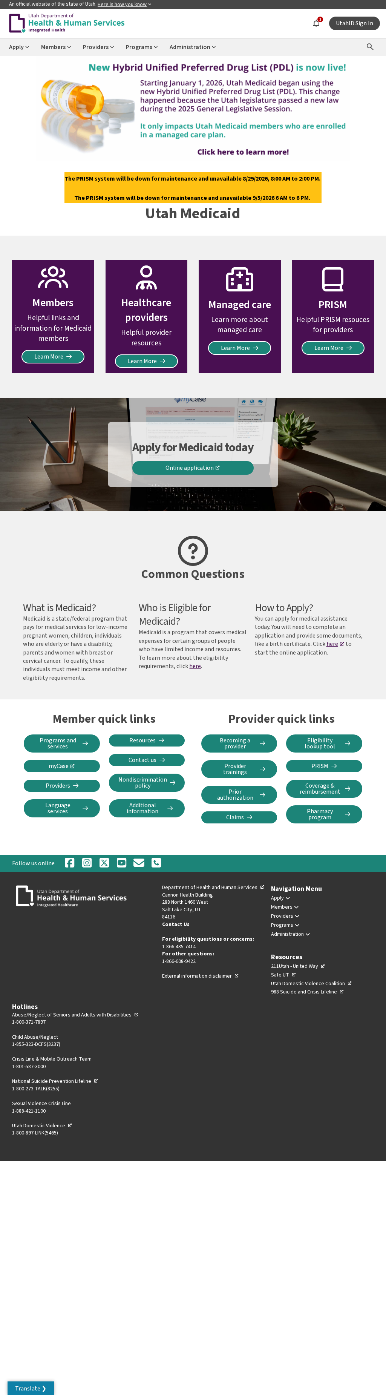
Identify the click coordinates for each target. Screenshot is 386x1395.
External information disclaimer (200, 976)
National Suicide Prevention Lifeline (55, 1081)
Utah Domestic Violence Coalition (311, 983)
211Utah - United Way (298, 966)
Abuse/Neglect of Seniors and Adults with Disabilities (75, 1015)
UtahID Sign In (354, 23)
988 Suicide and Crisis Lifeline (307, 992)
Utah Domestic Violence (42, 1126)
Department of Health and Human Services (213, 887)
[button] (31, 1388)
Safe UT (283, 975)
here (195, 666)
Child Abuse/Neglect (35, 1037)
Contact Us (176, 924)
